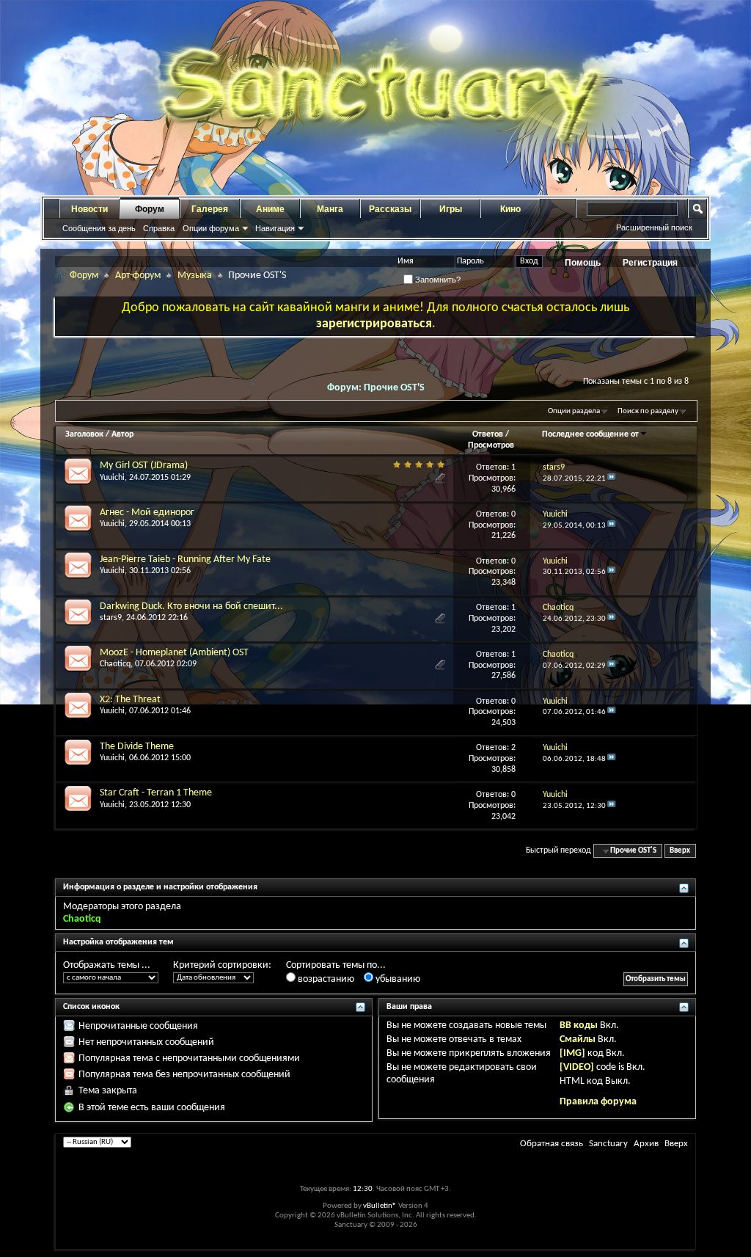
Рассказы (390, 209)
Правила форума (598, 1101)
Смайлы (578, 1039)
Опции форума (211, 228)
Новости (89, 209)
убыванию (396, 979)
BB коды (579, 1025)
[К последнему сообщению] (611, 479)
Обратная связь (551, 1143)
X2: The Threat (130, 699)
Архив (646, 1143)
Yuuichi (112, 477)
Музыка (194, 275)
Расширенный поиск (654, 227)
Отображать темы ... (106, 965)
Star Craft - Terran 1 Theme (156, 792)
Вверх (680, 851)
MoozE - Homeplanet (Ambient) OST (174, 652)
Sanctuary (608, 1143)
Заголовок (84, 434)
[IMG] (572, 1053)
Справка (159, 228)
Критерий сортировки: (222, 965)
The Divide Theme (137, 746)
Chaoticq (115, 664)
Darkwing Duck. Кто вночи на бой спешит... (191, 606)
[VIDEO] (577, 1067)
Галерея (209, 209)
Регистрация (650, 263)
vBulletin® (380, 1206)
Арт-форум (138, 275)
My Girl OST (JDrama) (144, 465)
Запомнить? (437, 279)
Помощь (583, 263)
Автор (122, 434)
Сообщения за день (99, 228)
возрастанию (325, 979)
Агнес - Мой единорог (147, 512)
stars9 (111, 617)
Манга (330, 209)
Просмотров (491, 445)
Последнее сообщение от (590, 434)
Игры (450, 209)
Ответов (487, 434)
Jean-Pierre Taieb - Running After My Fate (185, 559)
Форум (149, 209)
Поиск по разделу (648, 411)
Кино (510, 209)
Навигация (275, 228)
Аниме (270, 209)
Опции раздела (574, 411)
